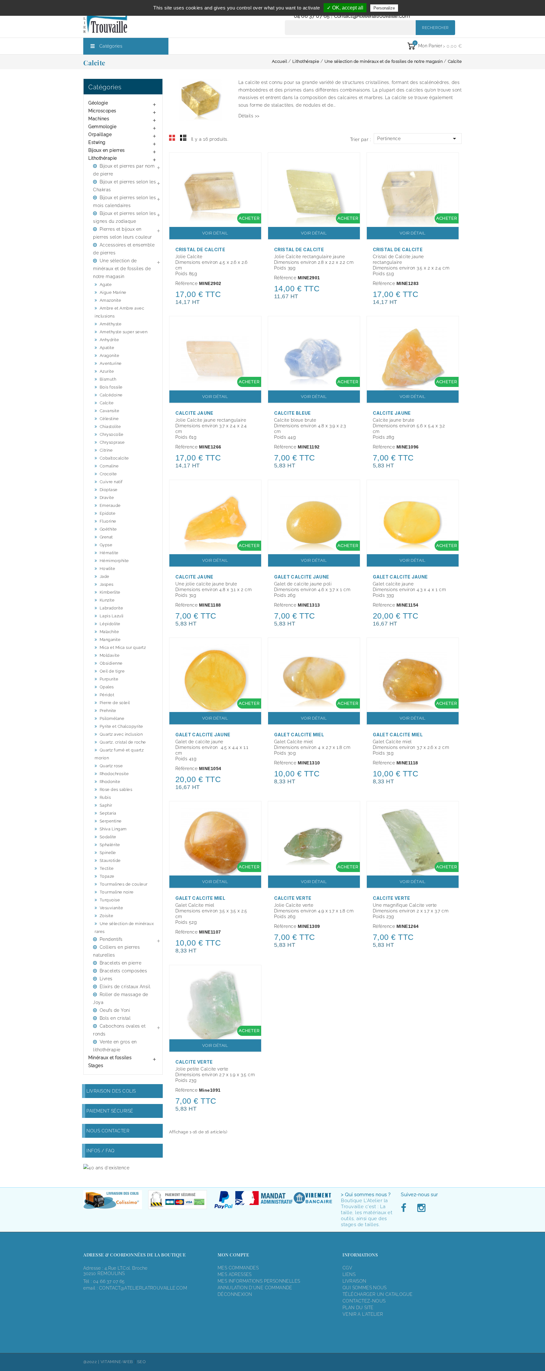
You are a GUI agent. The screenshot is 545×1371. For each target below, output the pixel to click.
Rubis (105, 797)
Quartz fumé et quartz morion (119, 754)
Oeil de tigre (112, 671)
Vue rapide (253, 161)
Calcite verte (293, 898)
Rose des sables (116, 789)
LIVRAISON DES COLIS (111, 1091)
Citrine (106, 450)
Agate (106, 284)
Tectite (107, 868)
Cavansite (110, 410)
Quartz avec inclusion (121, 734)
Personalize (384, 8)
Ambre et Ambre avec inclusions (119, 312)
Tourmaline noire (117, 892)
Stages (95, 1065)
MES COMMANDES (238, 1267)
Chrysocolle (112, 434)
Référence (186, 283)
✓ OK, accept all (345, 7)
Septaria (108, 813)
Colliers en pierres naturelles (116, 951)
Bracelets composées (123, 970)
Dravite (107, 497)
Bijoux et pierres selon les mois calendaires (124, 201)
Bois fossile (111, 387)
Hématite (109, 552)
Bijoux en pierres (106, 150)
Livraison (354, 1281)
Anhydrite (109, 339)
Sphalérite (110, 844)
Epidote (108, 513)
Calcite (107, 403)
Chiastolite (110, 426)
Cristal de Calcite (200, 249)
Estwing (97, 142)
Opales (107, 687)
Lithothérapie (102, 158)
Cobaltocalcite (114, 458)
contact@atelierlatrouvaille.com (372, 16)
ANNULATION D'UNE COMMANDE (255, 1287)
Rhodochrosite (114, 773)
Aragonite (110, 355)
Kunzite (107, 600)
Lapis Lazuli (112, 616)
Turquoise (110, 900)
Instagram (421, 1208)
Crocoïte (108, 474)
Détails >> (249, 115)
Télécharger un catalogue (378, 1294)
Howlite (107, 568)
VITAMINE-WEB (117, 1361)
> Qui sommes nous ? (366, 1194)
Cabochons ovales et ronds (119, 1030)
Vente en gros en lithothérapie (115, 1045)
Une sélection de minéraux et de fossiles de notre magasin (122, 268)
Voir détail (215, 233)
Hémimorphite (114, 560)
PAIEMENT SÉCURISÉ (109, 1110)
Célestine (109, 418)
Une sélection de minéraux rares (124, 927)
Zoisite (107, 915)
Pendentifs (111, 939)
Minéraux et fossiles (110, 1057)
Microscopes (102, 110)
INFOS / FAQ (100, 1150)
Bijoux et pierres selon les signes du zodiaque (124, 217)
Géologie (98, 102)
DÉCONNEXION (235, 1294)
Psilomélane (112, 718)
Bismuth (108, 379)
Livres (106, 978)
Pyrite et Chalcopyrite (121, 726)
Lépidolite (110, 623)
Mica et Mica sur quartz (123, 647)
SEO (141, 1361)
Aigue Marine (113, 292)
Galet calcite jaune (301, 576)
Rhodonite (110, 781)
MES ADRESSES (235, 1274)
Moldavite (110, 655)
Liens (349, 1274)
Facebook (405, 1208)
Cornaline (109, 466)
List (183, 138)
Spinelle (108, 852)
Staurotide (110, 860)
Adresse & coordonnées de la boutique (134, 1255)
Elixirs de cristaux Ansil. (125, 986)
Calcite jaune (194, 413)
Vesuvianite (111, 907)
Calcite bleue (292, 413)
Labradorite (111, 608)
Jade (104, 576)
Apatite (107, 347)
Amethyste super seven (124, 331)
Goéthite (108, 529)
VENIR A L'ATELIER (363, 1314)
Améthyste (111, 324)
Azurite (107, 371)
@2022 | (92, 1361)
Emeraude (110, 505)
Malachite (109, 631)
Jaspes (107, 584)
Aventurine (111, 363)
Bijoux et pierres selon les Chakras (124, 185)
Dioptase (109, 489)
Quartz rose (111, 765)
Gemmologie (102, 126)
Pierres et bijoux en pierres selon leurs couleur (122, 233)
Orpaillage (100, 134)
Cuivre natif (111, 481)
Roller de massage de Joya (120, 998)
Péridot (107, 694)
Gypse (106, 545)
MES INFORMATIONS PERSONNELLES (259, 1281)
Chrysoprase (112, 442)
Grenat (106, 537)
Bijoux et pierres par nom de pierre (124, 169)
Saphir (106, 805)
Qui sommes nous (365, 1287)
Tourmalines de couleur (124, 884)
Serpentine (111, 821)
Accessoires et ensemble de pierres (124, 248)
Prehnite (108, 710)
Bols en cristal (115, 1018)
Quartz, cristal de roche (123, 742)
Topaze (107, 876)
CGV (347, 1267)
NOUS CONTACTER (107, 1130)
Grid (172, 138)
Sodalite (108, 836)
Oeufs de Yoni (115, 1010)
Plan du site (358, 1307)
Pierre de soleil (115, 702)
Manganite (110, 639)
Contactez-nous (364, 1300)
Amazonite (110, 300)
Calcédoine (111, 395)
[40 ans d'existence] (106, 1168)
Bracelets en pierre (121, 962)
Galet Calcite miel (299, 734)
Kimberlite (110, 592)
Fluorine (108, 521)
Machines (98, 118)
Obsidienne (111, 663)
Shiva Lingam (113, 829)
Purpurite (109, 679)
